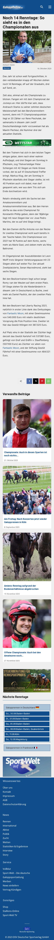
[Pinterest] (42, 381)
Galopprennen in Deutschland (21, 707)
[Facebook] (29, 381)
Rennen (7, 68)
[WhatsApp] (48, 381)
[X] (35, 381)
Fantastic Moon (15, 313)
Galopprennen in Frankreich (20, 747)
